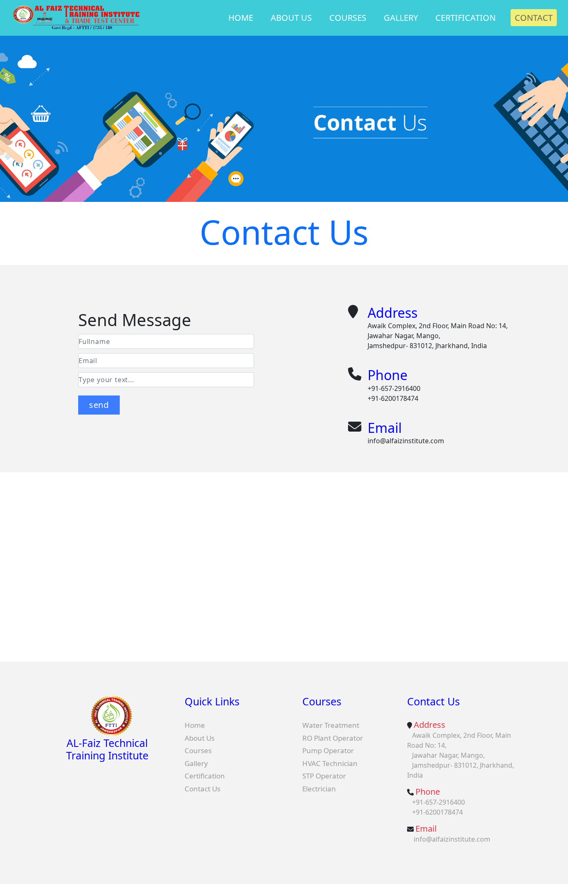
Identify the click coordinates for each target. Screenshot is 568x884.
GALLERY (401, 17)
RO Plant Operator (332, 738)
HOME (240, 17)
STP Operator (324, 776)
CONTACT (534, 17)
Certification (205, 776)
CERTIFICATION (465, 17)
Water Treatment (330, 725)
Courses (198, 750)
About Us (200, 738)
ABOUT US (291, 17)
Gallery (196, 763)
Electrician (319, 788)
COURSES (347, 17)
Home (195, 725)
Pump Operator (328, 750)
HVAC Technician (330, 763)
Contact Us (202, 788)
